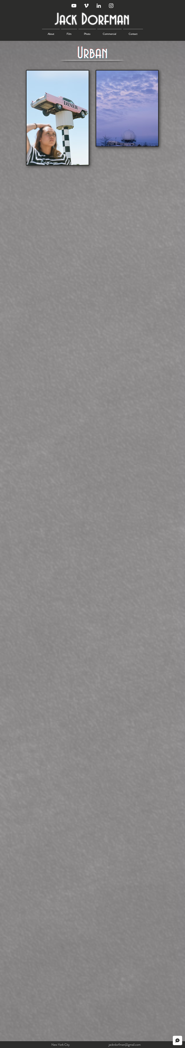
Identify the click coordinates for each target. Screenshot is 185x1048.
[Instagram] (111, 6)
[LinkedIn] (99, 6)
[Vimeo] (86, 6)
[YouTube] (74, 6)
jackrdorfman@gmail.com (125, 1044)
